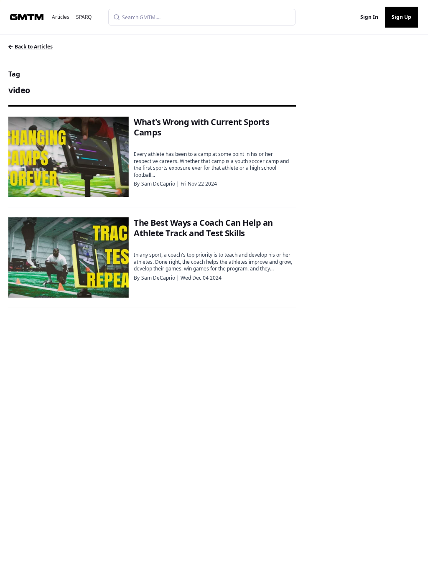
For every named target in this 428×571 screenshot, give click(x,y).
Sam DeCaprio (158, 183)
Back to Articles (34, 46)
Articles (60, 16)
